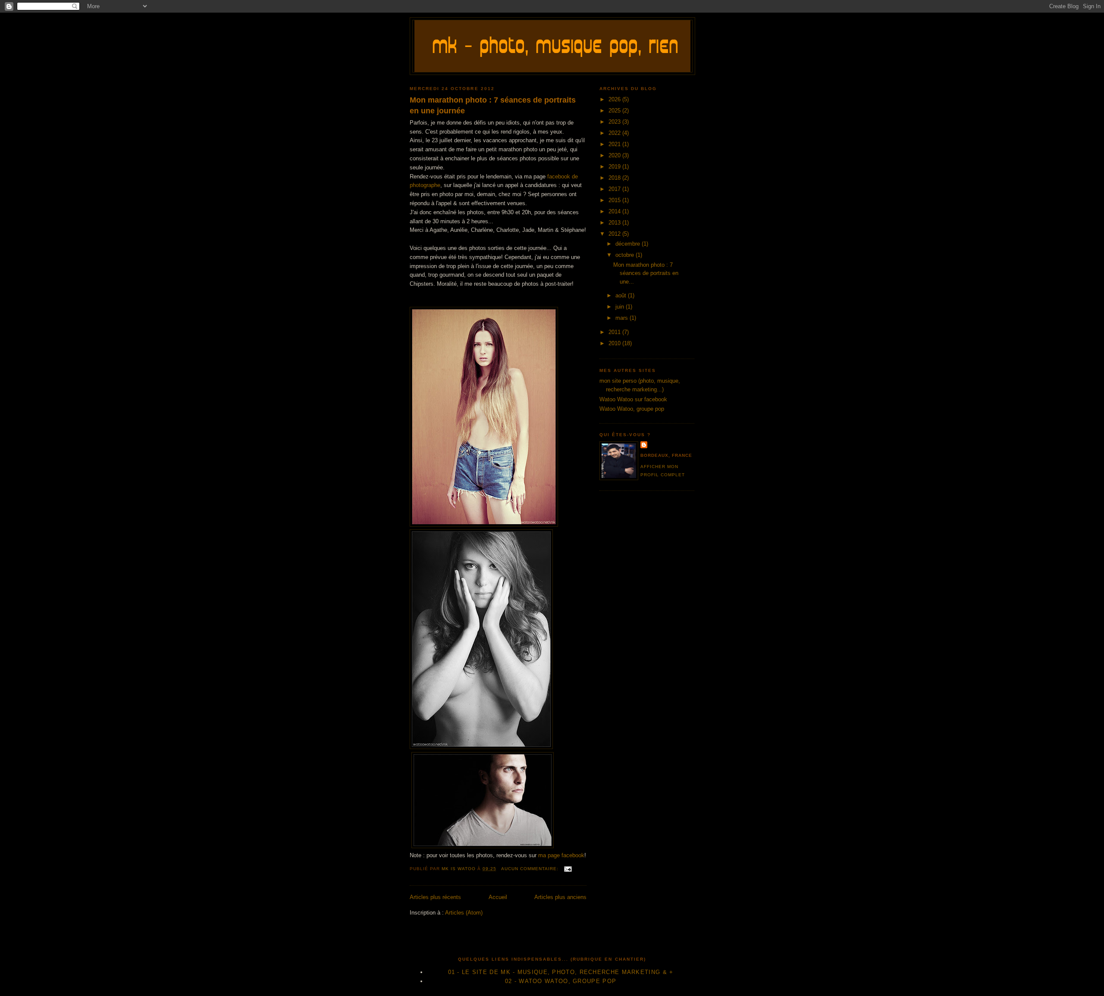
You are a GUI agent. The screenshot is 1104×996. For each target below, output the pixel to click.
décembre (628, 243)
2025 (615, 110)
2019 (615, 166)
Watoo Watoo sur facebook (633, 399)
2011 (615, 332)
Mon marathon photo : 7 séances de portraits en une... (645, 273)
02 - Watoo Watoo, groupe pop (560, 981)
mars (622, 318)
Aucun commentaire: (530, 868)
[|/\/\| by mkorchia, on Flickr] (481, 747)
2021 (615, 144)
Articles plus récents (435, 897)
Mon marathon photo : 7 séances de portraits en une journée (493, 105)
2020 (615, 155)
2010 (615, 343)
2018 (615, 178)
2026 (615, 99)
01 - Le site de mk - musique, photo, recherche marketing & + (561, 972)
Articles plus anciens (560, 897)
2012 (615, 234)
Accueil (498, 897)
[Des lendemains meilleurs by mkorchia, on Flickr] (482, 846)
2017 (615, 189)
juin (620, 306)
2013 (615, 222)
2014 (615, 211)
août (621, 295)
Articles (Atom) (464, 912)
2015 (615, 200)
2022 (615, 133)
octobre (625, 255)
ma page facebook (561, 855)
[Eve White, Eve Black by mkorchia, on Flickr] (484, 524)
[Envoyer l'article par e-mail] (567, 868)
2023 (615, 122)
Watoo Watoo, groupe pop (631, 409)
